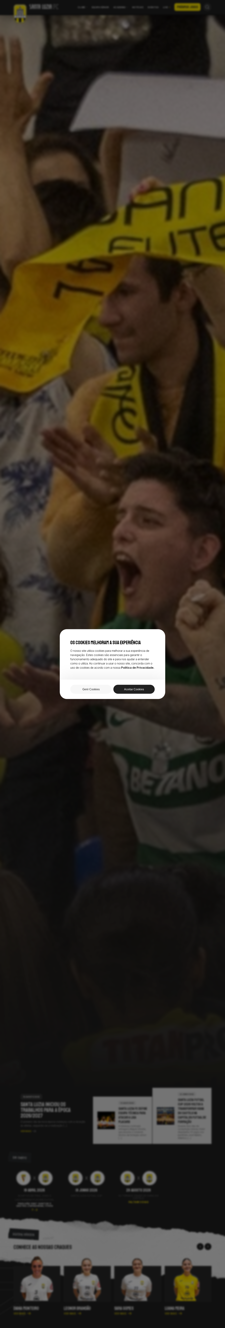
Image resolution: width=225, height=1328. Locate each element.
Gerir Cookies (91, 689)
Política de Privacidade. (137, 667)
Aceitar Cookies (134, 689)
